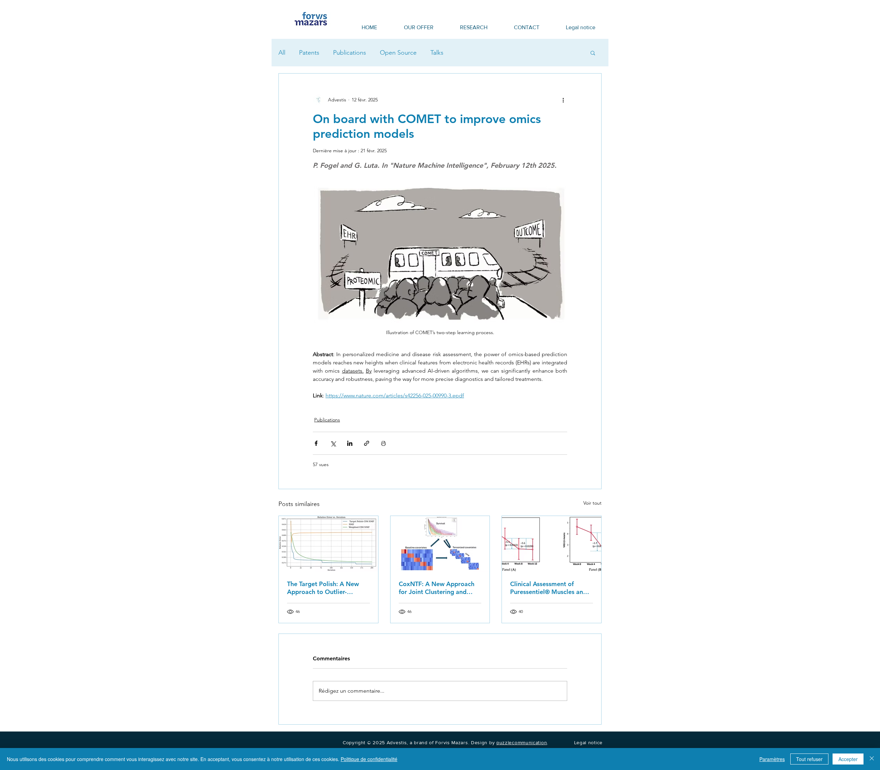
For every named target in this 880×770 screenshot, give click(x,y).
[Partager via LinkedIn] (349, 443)
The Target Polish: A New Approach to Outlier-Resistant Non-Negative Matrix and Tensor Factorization (323, 588)
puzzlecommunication (521, 742)
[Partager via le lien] (366, 443)
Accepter (848, 759)
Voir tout (592, 503)
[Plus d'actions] (563, 100)
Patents (309, 52)
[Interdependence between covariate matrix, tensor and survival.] (440, 544)
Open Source (398, 52)
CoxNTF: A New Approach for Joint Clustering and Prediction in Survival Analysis (436, 588)
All (281, 52)
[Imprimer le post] (383, 443)
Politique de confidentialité (369, 759)
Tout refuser (809, 759)
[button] (593, 52)
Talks (436, 52)
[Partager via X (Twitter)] (333, 443)
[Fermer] (872, 759)
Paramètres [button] (772, 759)
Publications (349, 52)
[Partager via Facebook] (316, 443)
